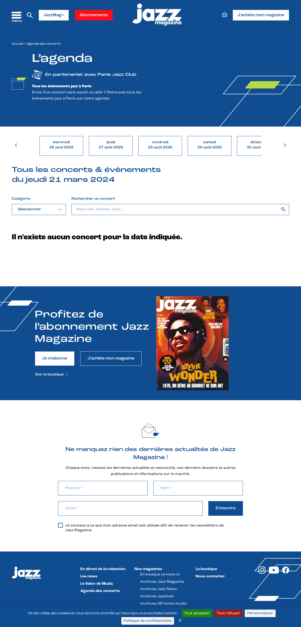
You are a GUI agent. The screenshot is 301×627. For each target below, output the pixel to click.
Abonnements (93, 15)
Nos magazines (148, 569)
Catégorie (21, 199)
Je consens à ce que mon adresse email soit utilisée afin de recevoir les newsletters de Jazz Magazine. (144, 528)
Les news (88, 576)
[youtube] (274, 573)
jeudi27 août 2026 (111, 144)
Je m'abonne (54, 358)
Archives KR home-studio (163, 604)
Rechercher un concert (93, 199)
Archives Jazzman (157, 596)
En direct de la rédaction (103, 569)
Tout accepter (197, 613)
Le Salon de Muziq (96, 584)
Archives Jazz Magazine (162, 582)
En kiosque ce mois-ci (159, 574)
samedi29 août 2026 (210, 144)
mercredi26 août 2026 (61, 144)
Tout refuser (228, 613)
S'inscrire (226, 508)
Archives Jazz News (158, 589)
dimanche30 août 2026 (259, 144)
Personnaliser (260, 613)
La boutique (206, 569)
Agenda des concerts (100, 591)
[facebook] (285, 573)
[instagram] (261, 573)
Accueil (17, 44)
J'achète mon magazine (261, 15)
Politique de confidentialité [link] (148, 621)
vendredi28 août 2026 (160, 144)
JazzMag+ (54, 15)
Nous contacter (210, 576)
